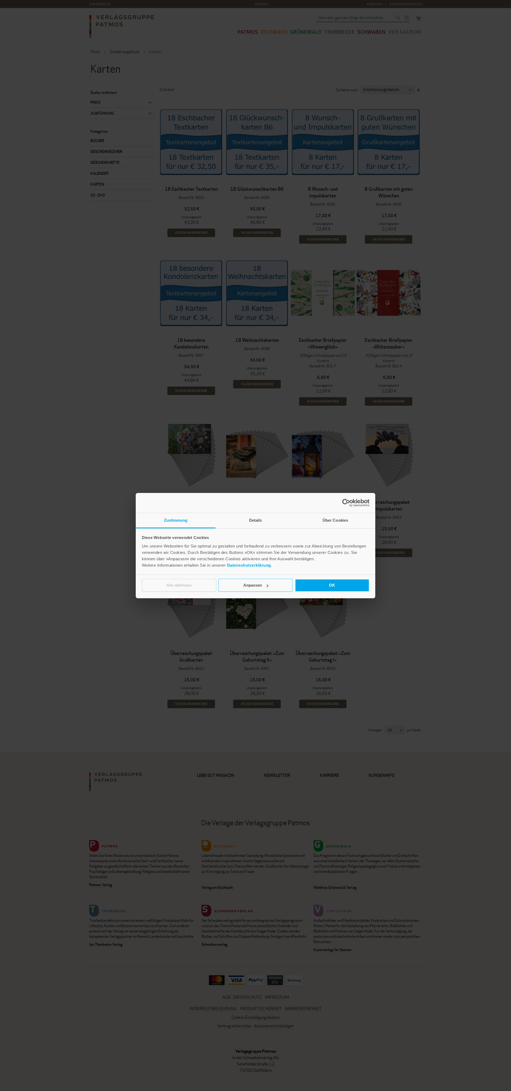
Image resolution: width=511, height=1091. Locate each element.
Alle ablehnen (179, 585)
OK (332, 585)
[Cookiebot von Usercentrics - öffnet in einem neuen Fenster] (346, 503)
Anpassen (252, 585)
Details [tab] (255, 520)
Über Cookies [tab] (335, 520)
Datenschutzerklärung (249, 565)
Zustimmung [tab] (176, 520)
